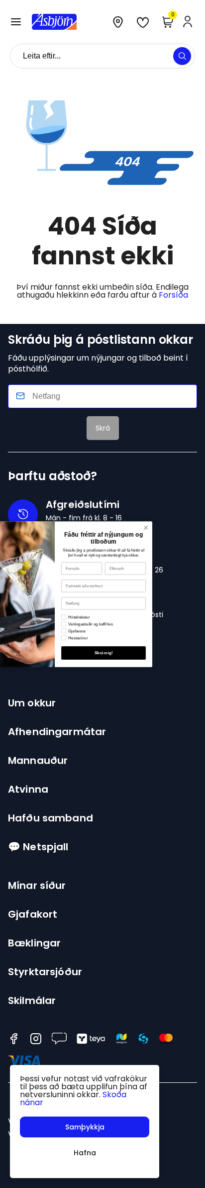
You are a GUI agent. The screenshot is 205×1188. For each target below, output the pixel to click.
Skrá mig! (136, 652)
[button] (16, 22)
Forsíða (173, 295)
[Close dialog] (178, 527)
